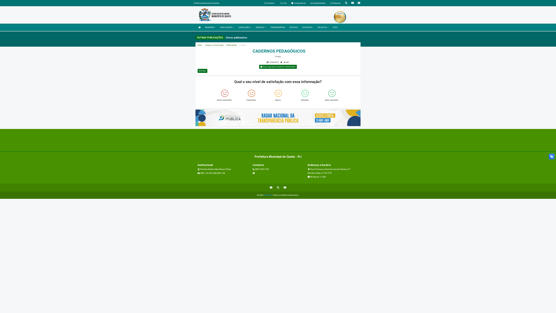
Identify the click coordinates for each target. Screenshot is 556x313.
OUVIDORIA (307, 27)
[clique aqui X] (278, 187)
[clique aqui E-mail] (271, 187)
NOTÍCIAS (293, 27)
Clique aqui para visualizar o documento (278, 67)
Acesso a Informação (214, 45)
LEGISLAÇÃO (244, 27)
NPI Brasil (268, 195)
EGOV (335, 27)
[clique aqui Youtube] (285, 187)
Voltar (203, 71)
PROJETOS (322, 27)
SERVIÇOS (260, 27)
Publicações (231, 45)
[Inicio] (199, 27)
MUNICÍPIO (210, 27)
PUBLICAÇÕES (226, 27)
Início (200, 45)
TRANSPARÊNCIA (277, 27)
